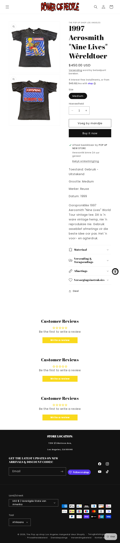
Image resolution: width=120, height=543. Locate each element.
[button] (7, 7)
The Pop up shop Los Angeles (42, 534)
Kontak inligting (103, 537)
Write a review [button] (60, 340)
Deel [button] (76, 291)
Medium (77, 96)
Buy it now (90, 133)
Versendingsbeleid (81, 537)
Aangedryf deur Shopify (72, 534)
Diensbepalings (59, 537)
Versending (75, 70)
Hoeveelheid (76, 103)
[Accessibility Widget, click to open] (115, 271)
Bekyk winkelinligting (85, 161)
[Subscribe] (62, 471)
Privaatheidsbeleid (37, 537)
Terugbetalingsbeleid (99, 534)
